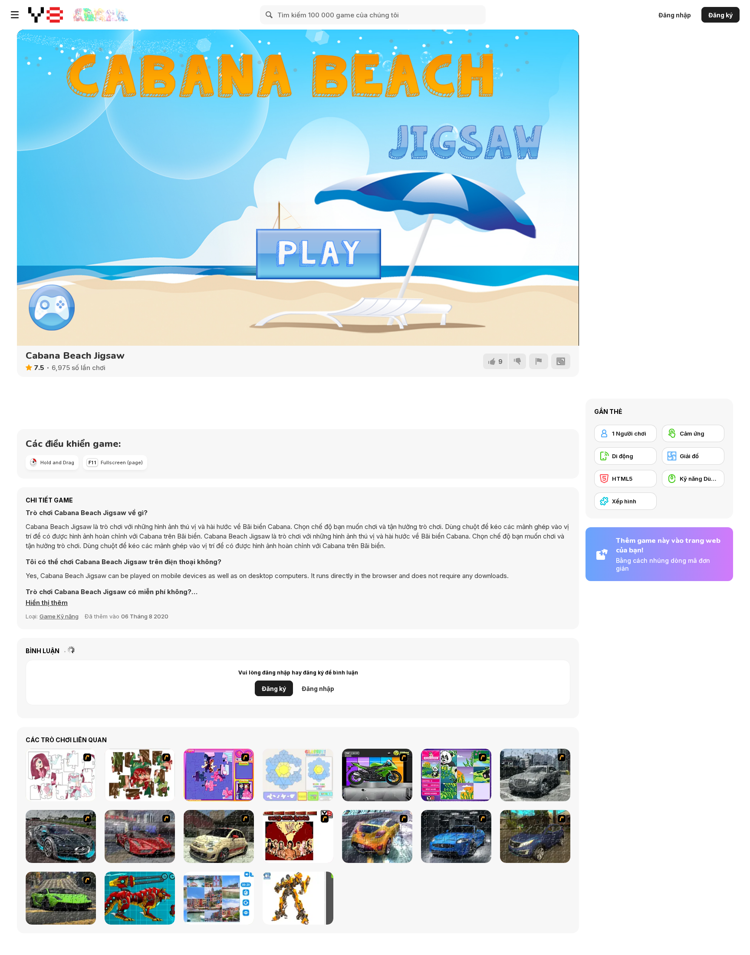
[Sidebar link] (14, 14)
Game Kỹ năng (59, 616)
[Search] (269, 14)
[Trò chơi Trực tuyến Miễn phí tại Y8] (45, 15)
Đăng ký (720, 15)
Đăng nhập (674, 15)
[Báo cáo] (538, 361)
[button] (47, 603)
